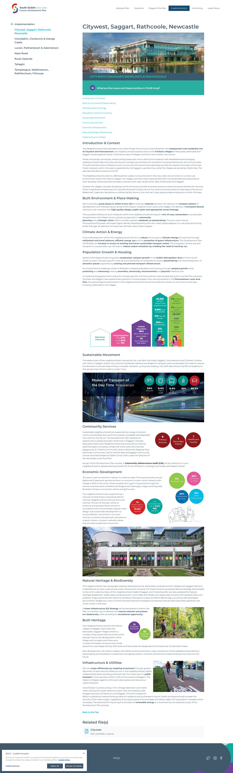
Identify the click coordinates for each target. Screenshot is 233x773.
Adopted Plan (122, 8)
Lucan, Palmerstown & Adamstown (37, 47)
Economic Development (94, 127)
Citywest (96, 729)
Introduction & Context (94, 98)
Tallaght (20, 64)
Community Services (93, 123)
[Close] (83, 753)
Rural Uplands (23, 58)
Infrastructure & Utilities (94, 137)
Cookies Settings (13, 766)
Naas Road (21, 53)
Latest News (214, 8)
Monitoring (197, 8)
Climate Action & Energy (94, 108)
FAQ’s (116, 758)
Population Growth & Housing (97, 113)
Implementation (179, 8)
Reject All (55, 766)
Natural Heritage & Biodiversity (97, 132)
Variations (139, 8)
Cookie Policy (64, 760)
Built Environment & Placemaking (99, 103)
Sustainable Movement (94, 118)
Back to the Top (91, 712)
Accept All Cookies (74, 766)
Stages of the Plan (157, 8)
